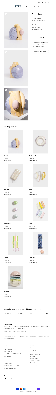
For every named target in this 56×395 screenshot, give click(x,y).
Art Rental (32, 356)
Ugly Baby (6, 291)
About (31, 348)
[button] (4, 2)
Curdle (31, 189)
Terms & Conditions (35, 363)
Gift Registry (33, 350)
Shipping (33, 20)
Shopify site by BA (23, 391)
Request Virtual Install (40, 51)
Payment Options (34, 358)
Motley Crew (32, 257)
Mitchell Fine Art (33, 391)
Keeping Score (7, 223)
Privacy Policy (33, 365)
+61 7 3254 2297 (39, 2)
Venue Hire (32, 352)
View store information (38, 46)
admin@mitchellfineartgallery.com (13, 353)
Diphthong (6, 189)
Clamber (6, 155)
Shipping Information (35, 360)
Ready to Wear (32, 155)
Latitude (6, 257)
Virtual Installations (35, 354)
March (30, 223)
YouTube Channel (9, 376)
